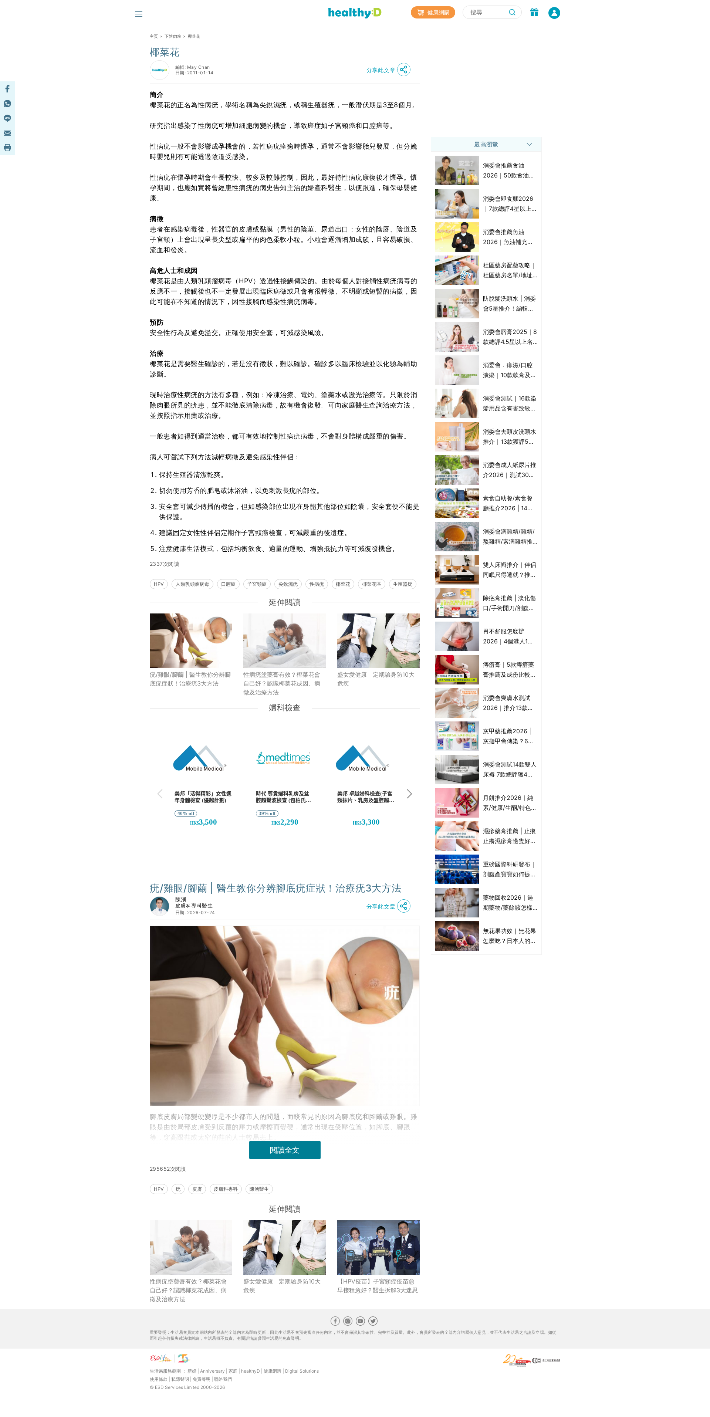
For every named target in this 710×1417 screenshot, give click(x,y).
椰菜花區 (371, 584)
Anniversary (212, 1371)
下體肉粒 (173, 36)
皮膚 (197, 1189)
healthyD (250, 1371)
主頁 (154, 36)
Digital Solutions (302, 1371)
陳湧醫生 (259, 1189)
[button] (390, 70)
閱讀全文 (285, 1150)
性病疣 (317, 584)
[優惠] (534, 13)
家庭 (233, 1371)
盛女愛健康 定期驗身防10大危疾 (376, 679)
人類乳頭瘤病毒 (192, 584)
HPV (159, 584)
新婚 (191, 1371)
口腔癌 (228, 584)
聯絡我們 (223, 1379)
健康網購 (438, 12)
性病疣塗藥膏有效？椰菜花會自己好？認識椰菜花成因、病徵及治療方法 (281, 683)
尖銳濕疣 (288, 584)
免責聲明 (201, 1379)
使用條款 (159, 1379)
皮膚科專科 (226, 1189)
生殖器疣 (402, 584)
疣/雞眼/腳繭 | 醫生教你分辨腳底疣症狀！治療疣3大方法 (190, 679)
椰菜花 (343, 584)
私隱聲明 (180, 1379)
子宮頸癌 (257, 584)
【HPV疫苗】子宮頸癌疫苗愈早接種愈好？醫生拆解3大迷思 (377, 1286)
